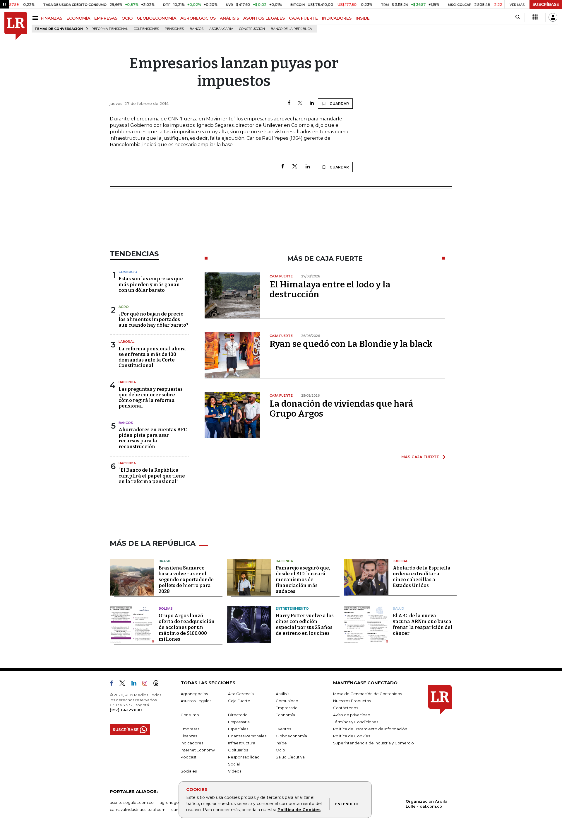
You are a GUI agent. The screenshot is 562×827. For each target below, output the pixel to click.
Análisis (282, 693)
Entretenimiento (292, 608)
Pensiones (174, 29)
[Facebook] (289, 103)
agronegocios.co (176, 802)
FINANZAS (51, 18)
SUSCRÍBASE (545, 4)
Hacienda (127, 382)
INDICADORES (337, 18)
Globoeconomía (291, 736)
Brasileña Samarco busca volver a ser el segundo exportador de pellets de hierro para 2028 (186, 579)
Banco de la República (291, 29)
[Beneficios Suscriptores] (535, 17)
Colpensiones (146, 29)
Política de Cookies (299, 809)
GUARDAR (339, 103)
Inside (281, 743)
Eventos (283, 729)
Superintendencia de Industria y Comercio (373, 743)
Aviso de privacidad (351, 714)
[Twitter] (300, 103)
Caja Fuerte (239, 700)
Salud (398, 608)
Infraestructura (241, 743)
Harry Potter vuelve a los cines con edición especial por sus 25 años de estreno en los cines (305, 624)
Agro (124, 307)
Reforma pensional (110, 29)
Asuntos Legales (196, 700)
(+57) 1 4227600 (126, 709)
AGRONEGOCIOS (198, 18)
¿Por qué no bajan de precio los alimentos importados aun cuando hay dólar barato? (154, 319)
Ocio (280, 750)
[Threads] (158, 684)
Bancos (196, 29)
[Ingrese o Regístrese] (553, 17)
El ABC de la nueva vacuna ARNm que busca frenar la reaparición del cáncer (422, 624)
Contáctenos (345, 707)
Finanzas (189, 736)
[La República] (15, 26)
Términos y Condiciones (355, 721)
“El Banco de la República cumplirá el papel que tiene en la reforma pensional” (152, 475)
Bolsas (166, 608)
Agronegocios (194, 693)
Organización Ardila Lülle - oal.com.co (427, 804)
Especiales (238, 729)
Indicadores (192, 743)
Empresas (190, 729)
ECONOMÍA (78, 18)
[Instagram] (147, 684)
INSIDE (363, 18)
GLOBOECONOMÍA (156, 18)
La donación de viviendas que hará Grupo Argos (341, 408)
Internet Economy (198, 750)
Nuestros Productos (352, 700)
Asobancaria (221, 29)
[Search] (518, 17)
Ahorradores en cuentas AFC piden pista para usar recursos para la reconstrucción (153, 438)
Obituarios (238, 750)
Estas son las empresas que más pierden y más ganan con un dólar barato (151, 284)
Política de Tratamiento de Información (370, 729)
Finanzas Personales (247, 736)
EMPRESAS (105, 18)
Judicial (400, 561)
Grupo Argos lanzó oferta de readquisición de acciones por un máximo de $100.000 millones (187, 627)
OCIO (127, 18)
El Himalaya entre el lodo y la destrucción (330, 289)
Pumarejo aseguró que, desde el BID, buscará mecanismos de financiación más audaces (303, 579)
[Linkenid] (136, 684)
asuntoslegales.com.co (132, 802)
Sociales (189, 771)
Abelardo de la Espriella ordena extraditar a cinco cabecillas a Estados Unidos (421, 576)
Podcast (188, 757)
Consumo (190, 714)
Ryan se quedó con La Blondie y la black (351, 344)
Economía (285, 714)
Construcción (252, 29)
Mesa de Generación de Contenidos (367, 693)
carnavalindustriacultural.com (137, 809)
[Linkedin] (312, 103)
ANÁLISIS (229, 18)
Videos (234, 771)
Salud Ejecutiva (290, 757)
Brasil (165, 561)
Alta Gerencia (241, 693)
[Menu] (36, 18)
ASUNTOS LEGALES (264, 18)
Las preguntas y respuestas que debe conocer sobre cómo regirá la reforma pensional (151, 397)
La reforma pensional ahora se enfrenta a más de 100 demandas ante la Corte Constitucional (152, 357)
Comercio (128, 272)
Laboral (126, 342)
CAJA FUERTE (303, 18)
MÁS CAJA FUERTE (420, 456)
